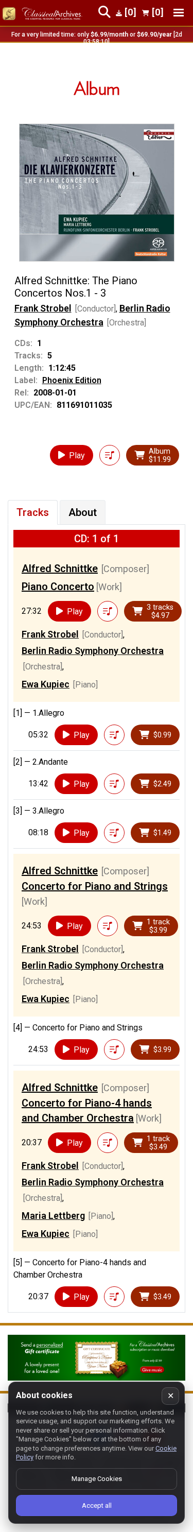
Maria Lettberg (53, 1215)
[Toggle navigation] (178, 13)
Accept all (97, 1505)
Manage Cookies (97, 1479)
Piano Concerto (58, 586)
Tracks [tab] (32, 512)
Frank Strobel (43, 308)
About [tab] (82, 512)
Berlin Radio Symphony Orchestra (93, 650)
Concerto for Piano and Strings (95, 886)
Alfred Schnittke (60, 568)
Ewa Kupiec (45, 684)
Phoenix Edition (71, 380)
